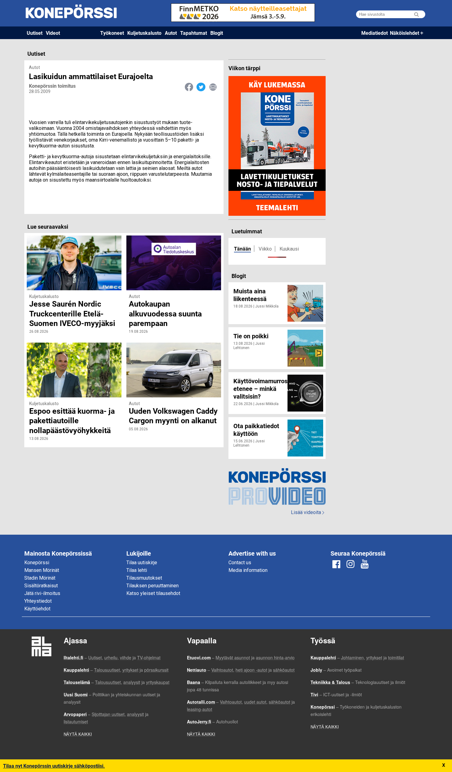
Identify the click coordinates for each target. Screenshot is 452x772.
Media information (248, 570)
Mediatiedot (374, 33)
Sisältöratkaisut (41, 586)
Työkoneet (112, 33)
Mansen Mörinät (41, 570)
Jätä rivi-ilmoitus (42, 593)
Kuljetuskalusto (144, 33)
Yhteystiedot (38, 601)
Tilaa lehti (136, 570)
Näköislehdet (404, 33)
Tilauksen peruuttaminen (152, 586)
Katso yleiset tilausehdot (153, 593)
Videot (53, 33)
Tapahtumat (193, 33)
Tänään (242, 248)
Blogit (216, 33)
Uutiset (34, 33)
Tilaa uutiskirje (141, 562)
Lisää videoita (307, 512)
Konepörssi (36, 562)
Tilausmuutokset (144, 578)
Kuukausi (289, 249)
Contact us (239, 562)
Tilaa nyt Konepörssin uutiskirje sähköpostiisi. (54, 765)
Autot (171, 33)
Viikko (265, 249)
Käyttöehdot (37, 609)
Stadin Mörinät (39, 578)
